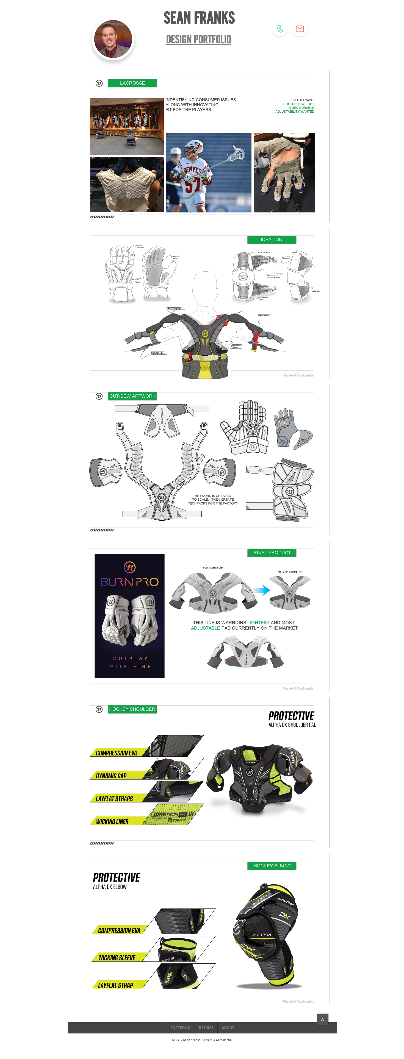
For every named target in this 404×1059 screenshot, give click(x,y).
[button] (203, 146)
